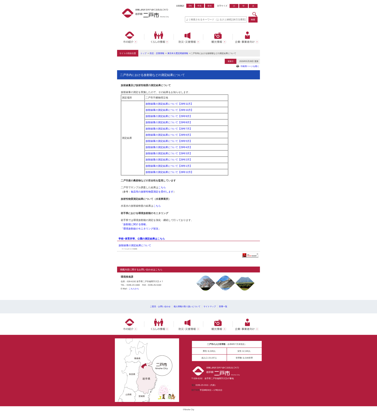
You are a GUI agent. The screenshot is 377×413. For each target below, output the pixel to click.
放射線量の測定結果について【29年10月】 (169, 109)
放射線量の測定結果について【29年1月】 (168, 165)
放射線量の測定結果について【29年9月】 (168, 116)
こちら (162, 187)
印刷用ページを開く (250, 66)
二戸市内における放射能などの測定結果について (213, 53)
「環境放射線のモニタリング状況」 (141, 228)
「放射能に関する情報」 (134, 224)
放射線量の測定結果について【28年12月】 (169, 172)
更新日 (230, 61)
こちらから (134, 288)
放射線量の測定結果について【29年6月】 (168, 134)
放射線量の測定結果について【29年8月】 (168, 122)
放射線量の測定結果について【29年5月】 (168, 141)
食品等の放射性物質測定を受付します (152, 191)
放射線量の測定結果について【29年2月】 (168, 159)
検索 (253, 19)
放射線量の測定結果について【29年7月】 (168, 128)
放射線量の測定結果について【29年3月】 (168, 153)
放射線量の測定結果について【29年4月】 (168, 147)
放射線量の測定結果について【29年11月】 (169, 103)
